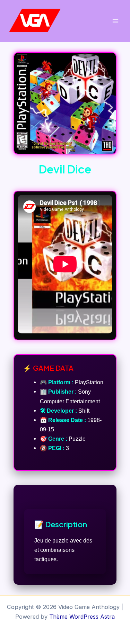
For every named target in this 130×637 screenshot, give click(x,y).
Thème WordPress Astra (82, 616)
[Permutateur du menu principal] (115, 21)
